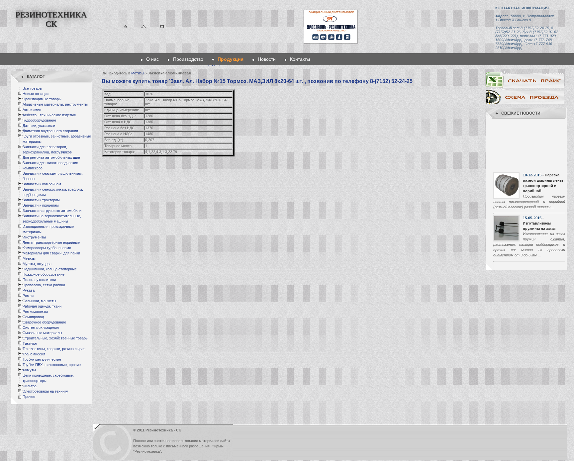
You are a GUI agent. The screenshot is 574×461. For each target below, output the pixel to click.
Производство (188, 59)
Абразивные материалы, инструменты (55, 104)
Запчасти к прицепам (41, 205)
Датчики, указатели (39, 126)
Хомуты (29, 370)
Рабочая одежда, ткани (42, 306)
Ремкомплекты (35, 312)
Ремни (28, 296)
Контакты (300, 59)
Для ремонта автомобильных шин (51, 157)
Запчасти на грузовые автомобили (52, 211)
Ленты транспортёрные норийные (51, 242)
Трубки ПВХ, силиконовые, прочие (52, 365)
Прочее (29, 397)
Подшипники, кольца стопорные (50, 269)
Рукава (29, 290)
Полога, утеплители (39, 280)
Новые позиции (35, 94)
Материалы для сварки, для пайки (51, 253)
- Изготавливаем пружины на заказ (539, 175)
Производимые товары (42, 99)
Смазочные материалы (42, 333)
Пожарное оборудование (43, 274)
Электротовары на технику (45, 391)
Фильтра (30, 386)
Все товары (32, 88)
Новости (267, 59)
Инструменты (34, 237)
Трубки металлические (42, 359)
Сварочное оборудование (44, 322)
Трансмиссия (34, 354)
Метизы (29, 258)
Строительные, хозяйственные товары (55, 338)
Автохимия (32, 110)
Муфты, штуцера (37, 264)
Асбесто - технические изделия (49, 115)
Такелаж (30, 343)
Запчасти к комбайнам (42, 184)
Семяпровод (33, 317)
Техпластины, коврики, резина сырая (54, 349)
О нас (152, 59)
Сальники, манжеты (39, 301)
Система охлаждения (41, 327)
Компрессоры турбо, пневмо (47, 248)
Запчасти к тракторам (41, 200)
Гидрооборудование (39, 120)
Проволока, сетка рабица (44, 285)
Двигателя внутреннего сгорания (50, 131)
